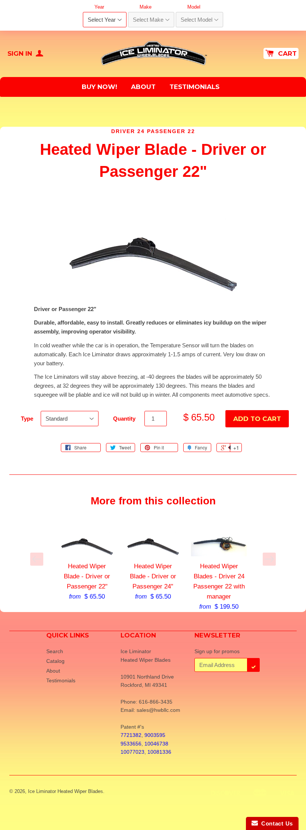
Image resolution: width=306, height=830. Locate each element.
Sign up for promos (217, 651)
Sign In (20, 53)
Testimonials (194, 86)
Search (54, 651)
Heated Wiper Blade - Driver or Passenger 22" (87, 576)
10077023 (132, 752)
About (143, 86)
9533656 (131, 744)
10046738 (156, 744)
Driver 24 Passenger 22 (153, 131)
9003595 (154, 735)
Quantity (124, 418)
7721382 (131, 735)
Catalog (55, 661)
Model (193, 7)
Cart (287, 53)
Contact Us (275, 823)
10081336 (159, 752)
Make (146, 7)
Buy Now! (99, 86)
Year (99, 7)
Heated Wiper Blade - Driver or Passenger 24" (153, 576)
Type (27, 418)
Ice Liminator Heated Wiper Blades (65, 791)
